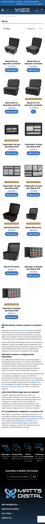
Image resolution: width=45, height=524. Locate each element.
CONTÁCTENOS (20, 4)
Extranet (19, 2)
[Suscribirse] (34, 477)
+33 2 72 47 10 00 (32, 4)
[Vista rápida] (20, 36)
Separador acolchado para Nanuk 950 (33, 267)
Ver (33, 112)
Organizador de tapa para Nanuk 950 (33, 145)
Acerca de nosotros (8, 2)
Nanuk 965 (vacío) (33, 227)
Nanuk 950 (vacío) (11, 227)
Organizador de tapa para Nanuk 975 (33, 187)
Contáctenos (39, 454)
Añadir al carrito (11, 70)
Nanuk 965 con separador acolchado (12, 103)
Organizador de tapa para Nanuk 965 (11, 187)
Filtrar (8, 29)
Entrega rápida (17, 454)
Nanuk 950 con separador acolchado (33, 62)
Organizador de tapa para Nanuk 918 (11, 145)
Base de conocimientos (31, 2)
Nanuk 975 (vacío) (11, 266)
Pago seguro (5, 454)
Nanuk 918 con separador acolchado (12, 62)
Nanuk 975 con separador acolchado (33, 103)
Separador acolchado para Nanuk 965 (12, 309)
